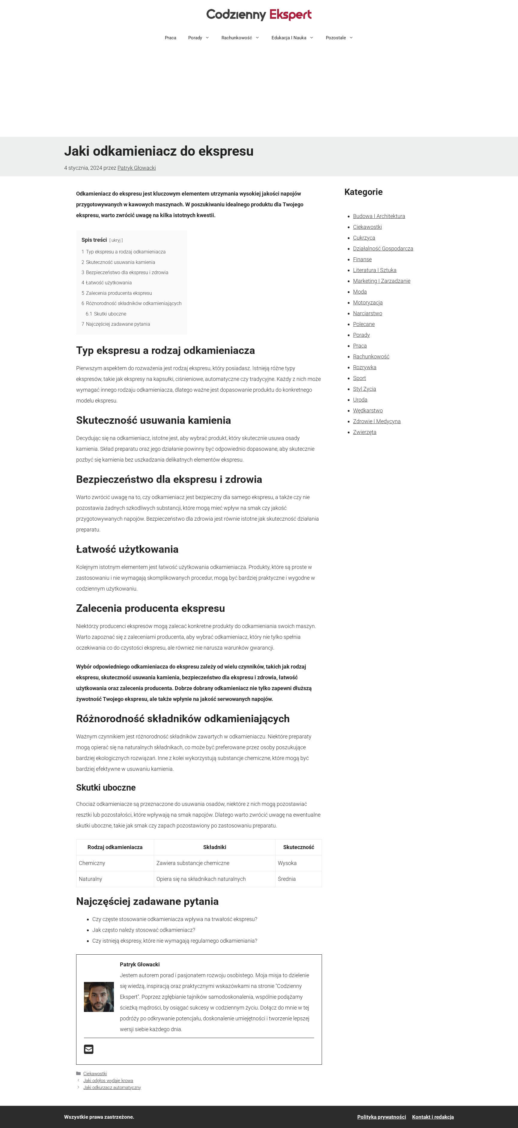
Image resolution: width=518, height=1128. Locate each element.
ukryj (116, 240)
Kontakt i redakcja (433, 1117)
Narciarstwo (367, 313)
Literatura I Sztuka (375, 270)
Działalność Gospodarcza (383, 248)
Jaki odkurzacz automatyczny (112, 1087)
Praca (170, 37)
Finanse (362, 259)
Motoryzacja (368, 302)
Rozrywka (365, 367)
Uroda (360, 399)
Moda (360, 292)
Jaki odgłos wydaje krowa (108, 1080)
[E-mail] (89, 1051)
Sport (359, 378)
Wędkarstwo (368, 410)
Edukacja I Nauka (289, 37)
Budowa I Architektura (379, 216)
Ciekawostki (95, 1073)
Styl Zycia (364, 389)
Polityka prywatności (381, 1117)
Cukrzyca (364, 238)
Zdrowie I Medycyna (377, 421)
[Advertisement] (259, 92)
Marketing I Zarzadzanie (381, 281)
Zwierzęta (365, 432)
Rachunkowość (237, 37)
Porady (195, 37)
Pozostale (336, 37)
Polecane (364, 324)
